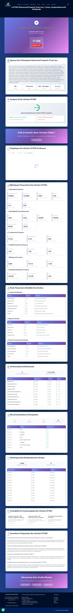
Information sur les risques (27, 604)
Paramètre (56, 600)
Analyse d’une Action (37, 584)
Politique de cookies (26, 600)
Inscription (54, 4)
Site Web (57, 86)
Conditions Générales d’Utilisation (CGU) (30, 602)
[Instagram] (54, 604)
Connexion (56, 597)
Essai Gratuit (25, 4)
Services (43, 4)
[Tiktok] (55, 604)
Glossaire (56, 602)
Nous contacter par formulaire (12, 605)
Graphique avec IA (48, 584)
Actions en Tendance (25, 584)
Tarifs (39, 4)
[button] (3, 610)
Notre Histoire (33, 4)
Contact (48, 4)
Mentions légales (25, 597)
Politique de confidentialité (27, 598)
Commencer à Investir (36, 139)
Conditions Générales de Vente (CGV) (29, 601)
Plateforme (19, 4)
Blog (55, 601)
